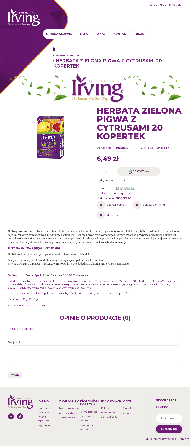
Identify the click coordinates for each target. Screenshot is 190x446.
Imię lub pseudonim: (21, 328)
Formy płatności (89, 411)
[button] (112, 204)
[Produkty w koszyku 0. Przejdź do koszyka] (177, 16)
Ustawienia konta (68, 412)
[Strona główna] (24, 17)
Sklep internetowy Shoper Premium (167, 438)
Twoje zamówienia (69, 408)
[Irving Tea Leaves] (95, 88)
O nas (125, 412)
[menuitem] (59, 34)
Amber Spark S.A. (122, 193)
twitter (20, 416)
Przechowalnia (67, 417)
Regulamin (44, 425)
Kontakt (126, 408)
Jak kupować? (109, 416)
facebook (11, 416)
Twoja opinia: (16, 342)
